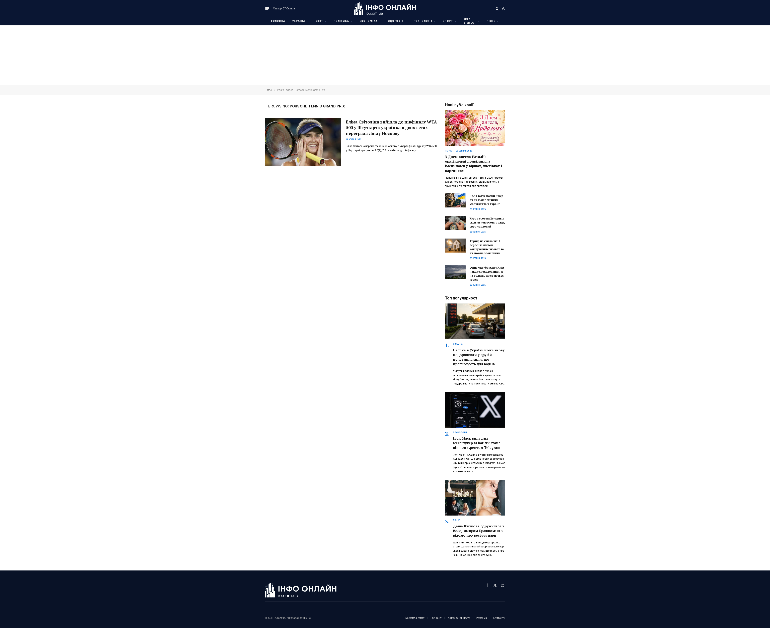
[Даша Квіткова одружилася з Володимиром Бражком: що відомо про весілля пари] (475, 498)
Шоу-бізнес (468, 21)
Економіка (369, 21)
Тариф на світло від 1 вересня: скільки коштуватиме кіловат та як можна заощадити (487, 247)
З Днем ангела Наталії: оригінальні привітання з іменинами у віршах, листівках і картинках (473, 163)
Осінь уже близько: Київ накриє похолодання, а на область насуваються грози (487, 273)
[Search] (497, 8)
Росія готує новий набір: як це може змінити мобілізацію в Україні (487, 200)
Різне (490, 21)
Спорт (448, 21)
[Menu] (267, 8)
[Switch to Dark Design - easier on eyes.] (503, 8)
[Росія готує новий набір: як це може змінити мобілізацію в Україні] (455, 200)
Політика (341, 21)
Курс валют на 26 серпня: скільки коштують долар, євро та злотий (487, 222)
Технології (423, 21)
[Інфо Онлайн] (385, 8)
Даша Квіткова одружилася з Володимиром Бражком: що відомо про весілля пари (478, 531)
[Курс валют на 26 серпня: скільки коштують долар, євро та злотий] (455, 223)
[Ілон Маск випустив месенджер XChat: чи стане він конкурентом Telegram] (475, 410)
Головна (278, 21)
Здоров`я (395, 21)
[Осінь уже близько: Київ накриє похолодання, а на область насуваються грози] (455, 272)
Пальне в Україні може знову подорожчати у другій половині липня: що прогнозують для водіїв (478, 357)
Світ (319, 21)
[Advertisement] (385, 55)
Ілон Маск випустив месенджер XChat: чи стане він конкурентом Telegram (476, 443)
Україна (298, 21)
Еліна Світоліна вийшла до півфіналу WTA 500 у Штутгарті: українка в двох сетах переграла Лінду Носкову (391, 127)
